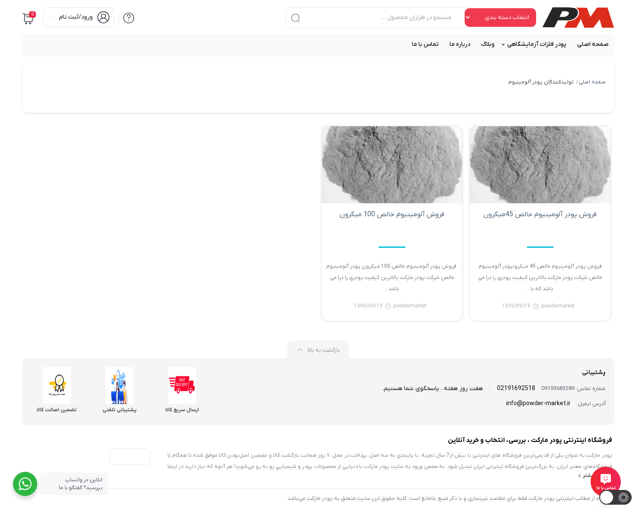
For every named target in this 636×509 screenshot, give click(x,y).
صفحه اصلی (592, 82)
